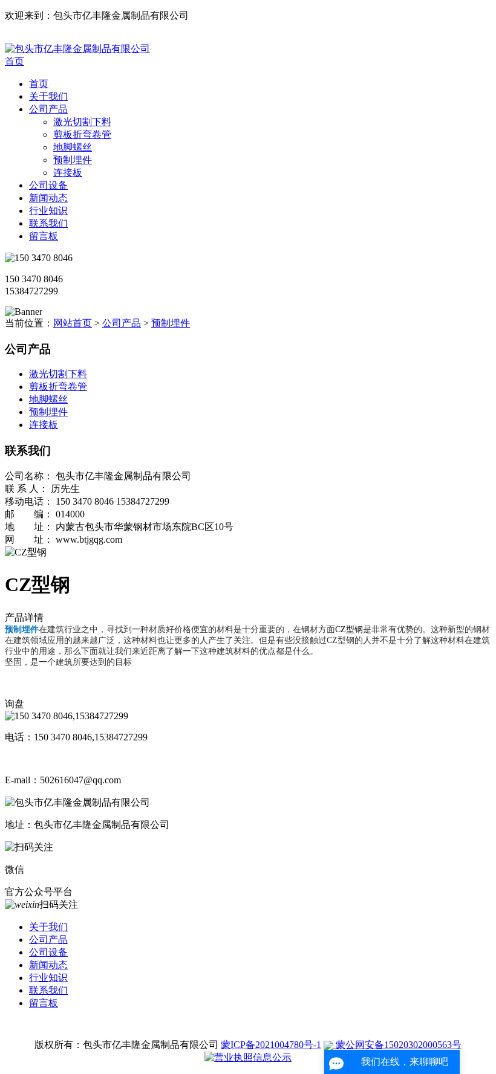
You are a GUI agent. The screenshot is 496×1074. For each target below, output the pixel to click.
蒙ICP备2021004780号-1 (271, 1045)
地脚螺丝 (72, 147)
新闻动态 (48, 198)
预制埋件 (72, 160)
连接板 (67, 172)
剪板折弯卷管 (82, 134)
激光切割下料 (82, 122)
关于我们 (48, 96)
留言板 (43, 236)
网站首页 (72, 323)
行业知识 (48, 210)
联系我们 (48, 223)
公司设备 (48, 185)
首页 (14, 61)
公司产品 (48, 109)
